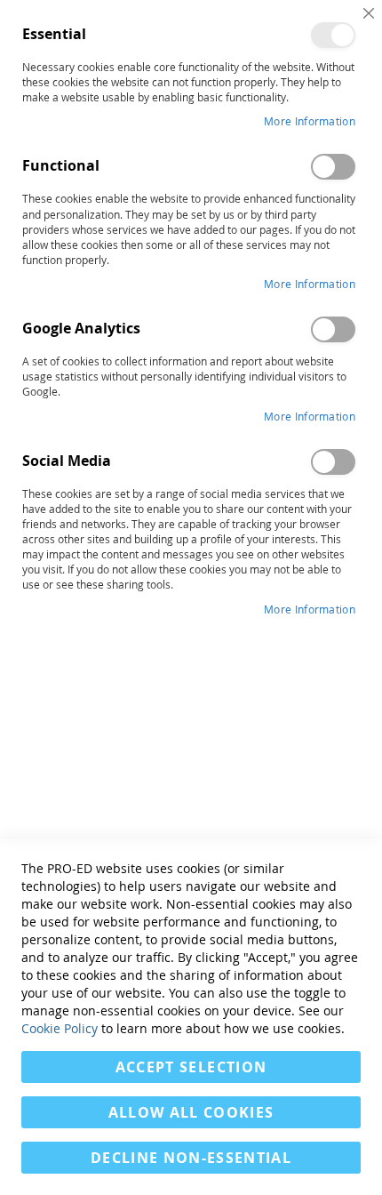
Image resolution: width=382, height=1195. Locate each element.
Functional (333, 167)
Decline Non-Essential (191, 1157)
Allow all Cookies (191, 1112)
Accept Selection (191, 1067)
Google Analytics (333, 329)
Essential (333, 35)
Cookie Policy (59, 1028)
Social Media (333, 462)
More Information (309, 121)
